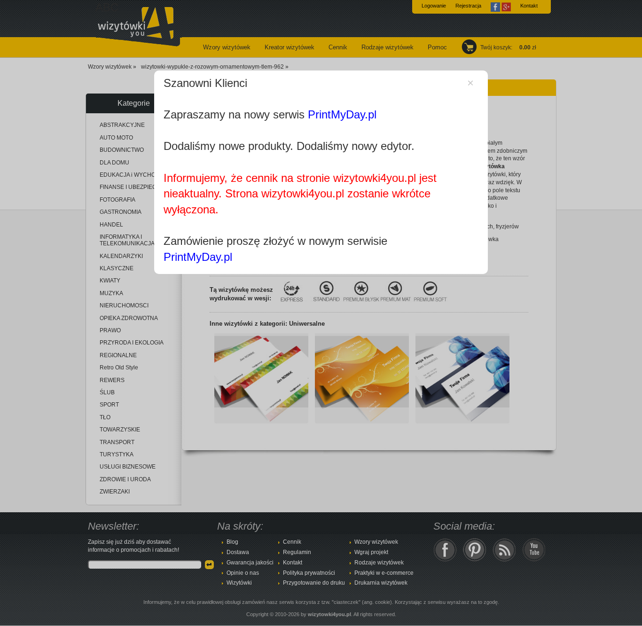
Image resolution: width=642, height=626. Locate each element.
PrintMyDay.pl (342, 114)
